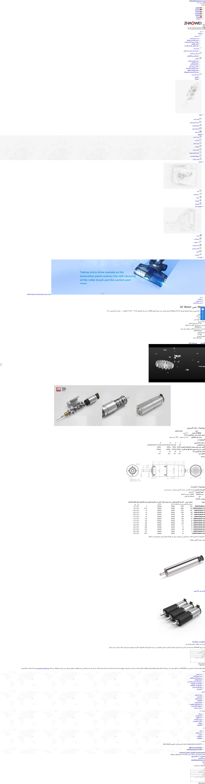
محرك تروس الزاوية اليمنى (191, 42)
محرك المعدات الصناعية (192, 68)
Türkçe (198, 17)
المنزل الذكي (196, 143)
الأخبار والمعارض (195, 248)
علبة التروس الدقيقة (194, 53)
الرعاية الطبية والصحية (194, 153)
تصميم (197, 197)
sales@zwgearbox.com (198, 1)
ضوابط (197, 79)
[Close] (204, 768)
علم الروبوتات (196, 150)
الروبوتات (197, 132)
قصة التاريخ (196, 239)
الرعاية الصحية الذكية (194, 122)
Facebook (182, 752)
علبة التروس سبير (197, 687)
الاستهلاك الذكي (195, 129)
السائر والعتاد (195, 44)
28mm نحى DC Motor (198, 642)
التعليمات (197, 255)
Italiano (198, 15)
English (198, 8)
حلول (200, 115)
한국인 (198, 19)
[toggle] (204, 25)
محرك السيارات (194, 64)
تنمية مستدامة (196, 245)
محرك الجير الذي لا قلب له (191, 46)
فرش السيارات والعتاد (193, 40)
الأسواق (200, 134)
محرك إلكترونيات (195, 74)
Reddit (203, 752)
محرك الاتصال (195, 63)
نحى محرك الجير (194, 38)
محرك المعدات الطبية (193, 70)
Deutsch (197, 9)
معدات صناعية (196, 159)
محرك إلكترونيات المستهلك (191, 72)
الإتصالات (197, 146)
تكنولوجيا (197, 200)
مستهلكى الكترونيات (194, 156)
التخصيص (197, 58)
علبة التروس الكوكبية (193, 56)
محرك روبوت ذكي (194, 66)
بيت (201, 31)
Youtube (198, 752)
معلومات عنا (198, 206)
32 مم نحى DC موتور (199, 591)
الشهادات (197, 204)
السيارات (197, 140)
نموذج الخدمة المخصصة (43, 668)
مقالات (197, 251)
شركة (198, 236)
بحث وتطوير (196, 194)
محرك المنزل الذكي (193, 61)
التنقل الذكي (196, 119)
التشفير (197, 77)
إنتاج (198, 191)
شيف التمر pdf (193, 343)
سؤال (202, 343)
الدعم (200, 162)
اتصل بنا (200, 257)
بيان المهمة (196, 242)
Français (197, 13)
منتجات (200, 33)
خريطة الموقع (195, 756)
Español (197, 11)
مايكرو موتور (196, 48)
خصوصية (202, 756)
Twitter (188, 752)
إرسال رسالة (201, 663)
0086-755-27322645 (195, 747)
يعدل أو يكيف (196, 137)
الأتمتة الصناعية (195, 125)
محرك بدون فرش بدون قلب (191, 51)
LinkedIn (192, 752)
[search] (204, 26)
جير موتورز (196, 36)
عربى (203, 4)
